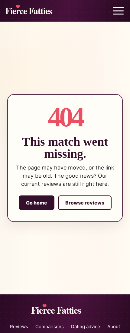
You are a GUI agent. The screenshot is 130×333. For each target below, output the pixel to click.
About (113, 326)
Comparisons (49, 326)
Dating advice (85, 326)
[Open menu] (118, 11)
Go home (36, 203)
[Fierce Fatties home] (37, 10)
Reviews (19, 326)
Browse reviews (84, 203)
